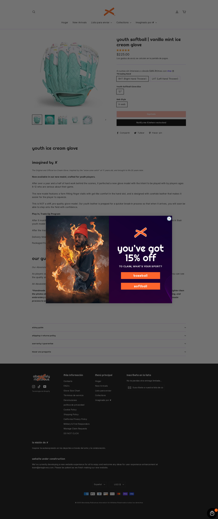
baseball (140, 275)
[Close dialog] (169, 219)
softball (140, 286)
